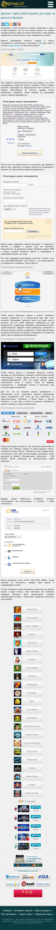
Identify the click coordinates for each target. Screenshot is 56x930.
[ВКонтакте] (3, 24)
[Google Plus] (19, 24)
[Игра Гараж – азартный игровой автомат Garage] (28, 785)
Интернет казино (23, 910)
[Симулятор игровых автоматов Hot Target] (28, 693)
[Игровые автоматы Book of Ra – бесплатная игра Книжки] (28, 609)
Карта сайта (25, 914)
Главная (7, 910)
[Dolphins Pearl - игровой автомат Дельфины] (28, 734)
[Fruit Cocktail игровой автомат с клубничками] (28, 618)
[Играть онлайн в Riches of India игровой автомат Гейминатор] (28, 793)
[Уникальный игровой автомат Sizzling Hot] (28, 684)
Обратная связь (43, 914)
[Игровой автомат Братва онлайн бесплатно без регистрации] (28, 634)
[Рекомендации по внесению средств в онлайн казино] (28, 867)
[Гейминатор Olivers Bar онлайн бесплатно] (28, 760)
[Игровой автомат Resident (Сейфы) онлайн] (28, 676)
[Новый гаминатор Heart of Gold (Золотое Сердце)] (28, 651)
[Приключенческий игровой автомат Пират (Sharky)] (28, 768)
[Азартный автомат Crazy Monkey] (28, 668)
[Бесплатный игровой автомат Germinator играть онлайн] (28, 718)
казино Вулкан (14, 45)
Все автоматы (8, 914)
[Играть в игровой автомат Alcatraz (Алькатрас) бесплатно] (28, 659)
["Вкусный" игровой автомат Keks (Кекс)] (28, 701)
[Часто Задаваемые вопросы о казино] (28, 897)
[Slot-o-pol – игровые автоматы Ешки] (28, 643)
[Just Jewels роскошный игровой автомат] (28, 709)
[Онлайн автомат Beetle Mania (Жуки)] (28, 776)
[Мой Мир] (15, 24)
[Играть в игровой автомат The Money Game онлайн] (28, 726)
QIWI (40, 43)
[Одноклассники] (11, 24)
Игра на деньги (43, 910)
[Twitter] (7, 24)
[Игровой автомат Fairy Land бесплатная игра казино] (28, 751)
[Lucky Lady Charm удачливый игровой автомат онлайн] (28, 743)
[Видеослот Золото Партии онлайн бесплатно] (28, 626)
